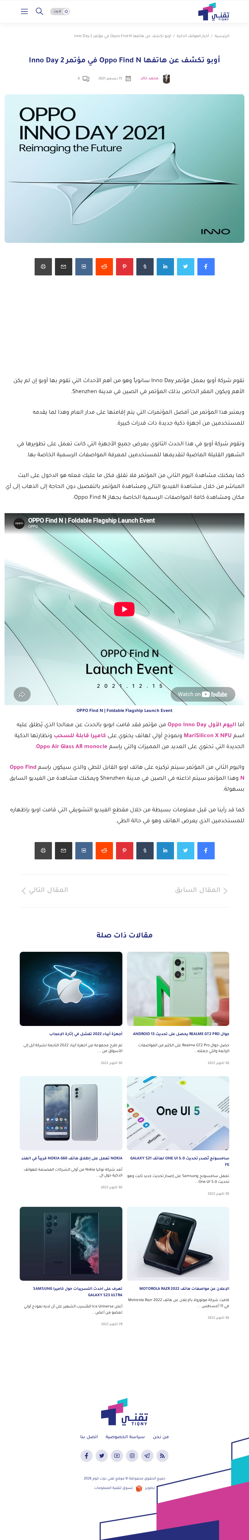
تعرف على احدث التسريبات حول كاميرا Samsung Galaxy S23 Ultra (77, 1292)
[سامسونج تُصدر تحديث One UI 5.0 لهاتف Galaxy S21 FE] (178, 1113)
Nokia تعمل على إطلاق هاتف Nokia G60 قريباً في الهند (71, 1159)
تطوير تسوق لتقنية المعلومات (124, 1488)
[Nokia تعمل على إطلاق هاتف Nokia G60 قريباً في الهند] (71, 1113)
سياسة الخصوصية (125, 1437)
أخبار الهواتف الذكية (193, 36)
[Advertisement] (124, 333)
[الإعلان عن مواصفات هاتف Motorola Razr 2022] (178, 1244)
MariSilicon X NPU (208, 736)
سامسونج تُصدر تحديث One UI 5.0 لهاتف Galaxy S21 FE (179, 1162)
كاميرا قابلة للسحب (80, 736)
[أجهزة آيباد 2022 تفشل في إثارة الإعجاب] (71, 989)
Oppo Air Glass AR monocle (71, 747)
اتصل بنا (89, 1437)
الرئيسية (222, 36)
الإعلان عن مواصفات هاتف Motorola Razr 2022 (184, 1289)
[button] (39, 11)
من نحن (161, 1437)
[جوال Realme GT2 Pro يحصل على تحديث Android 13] (178, 989)
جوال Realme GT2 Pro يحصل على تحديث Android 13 (181, 1034)
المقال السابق (197, 891)
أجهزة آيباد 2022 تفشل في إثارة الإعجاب (85, 1034)
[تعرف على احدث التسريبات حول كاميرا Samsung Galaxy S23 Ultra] (71, 1244)
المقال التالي (48, 891)
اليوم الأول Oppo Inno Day (203, 725)
